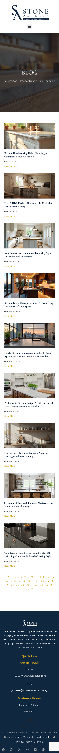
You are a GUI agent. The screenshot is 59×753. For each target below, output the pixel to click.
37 (32, 589)
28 (17, 585)
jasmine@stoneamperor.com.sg (30, 690)
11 (40, 577)
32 (36, 585)
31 (32, 585)
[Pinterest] (43, 749)
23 (42, 581)
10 (36, 577)
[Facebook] (3, 749)
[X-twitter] (19, 749)
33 (41, 585)
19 (24, 581)
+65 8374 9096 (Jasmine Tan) (29, 675)
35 (51, 585)
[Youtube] (27, 749)
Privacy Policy (24, 741)
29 (22, 585)
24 (47, 581)
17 (15, 581)
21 (33, 581)
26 (7, 585)
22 (37, 581)
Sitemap (38, 741)
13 (48, 577)
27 (12, 585)
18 (19, 581)
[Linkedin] (35, 749)
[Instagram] (11, 749)
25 (52, 581)
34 (46, 585)
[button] (29, 26)
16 (11, 581)
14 (53, 577)
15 (7, 581)
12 (44, 577)
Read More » (10, 166)
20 (28, 581)
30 (27, 585)
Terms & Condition (42, 737)
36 (27, 589)
